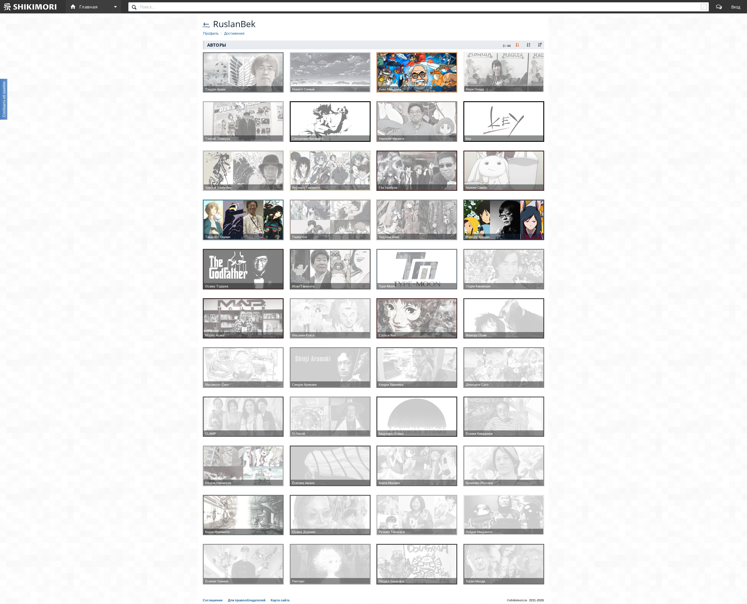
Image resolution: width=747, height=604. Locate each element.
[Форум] (719, 6)
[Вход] (736, 6)
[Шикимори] (30, 6)
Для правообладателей (247, 600)
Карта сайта (280, 600)
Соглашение (213, 600)
